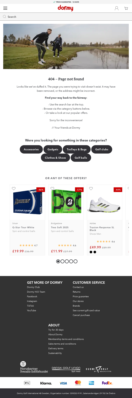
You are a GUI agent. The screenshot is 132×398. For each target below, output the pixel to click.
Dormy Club (33, 287)
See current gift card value (86, 310)
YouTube (31, 310)
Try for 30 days (55, 329)
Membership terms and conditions (66, 339)
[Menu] (5, 8)
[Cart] (126, 8)
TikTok (30, 305)
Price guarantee (81, 296)
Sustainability (55, 353)
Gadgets (52, 149)
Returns (76, 291)
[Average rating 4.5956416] (103, 241)
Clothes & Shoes (55, 157)
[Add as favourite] (14, 188)
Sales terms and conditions (62, 343)
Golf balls (81, 157)
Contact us (78, 287)
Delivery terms (55, 348)
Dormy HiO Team (36, 291)
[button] (62, 260)
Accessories (31, 149)
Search (12, 16)
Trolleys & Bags (76, 149)
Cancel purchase (81, 315)
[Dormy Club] (116, 8)
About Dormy (55, 334)
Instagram (32, 301)
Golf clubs (101, 149)
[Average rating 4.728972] (26, 245)
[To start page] (65, 8)
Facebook (32, 296)
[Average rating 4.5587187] (65, 245)
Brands (76, 305)
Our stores (78, 301)
